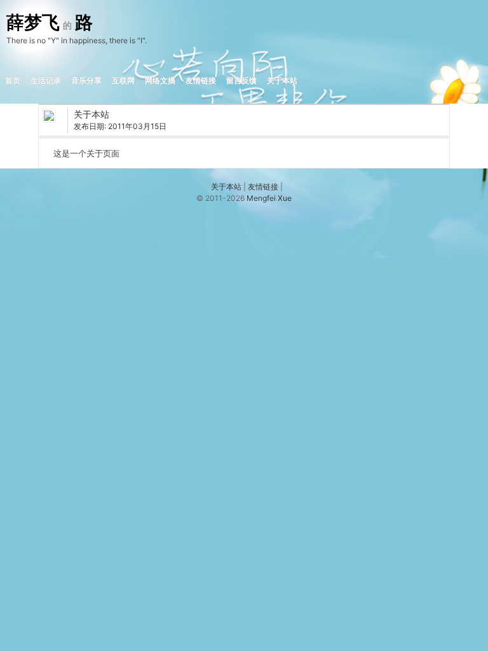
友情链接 (201, 80)
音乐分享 (86, 80)
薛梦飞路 (49, 23)
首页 (12, 80)
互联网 (123, 80)
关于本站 (282, 80)
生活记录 (45, 80)
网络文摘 (160, 80)
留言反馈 (241, 80)
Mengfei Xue (269, 198)
